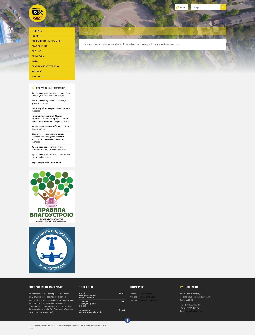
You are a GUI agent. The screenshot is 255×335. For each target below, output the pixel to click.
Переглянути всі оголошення (46, 162)
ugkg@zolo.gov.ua (194, 311)
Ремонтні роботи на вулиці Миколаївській (51, 108)
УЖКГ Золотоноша (146, 296)
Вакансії (36, 71)
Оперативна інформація (46, 41)
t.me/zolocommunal (147, 300)
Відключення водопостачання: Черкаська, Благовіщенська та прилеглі (51, 94)
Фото (35, 61)
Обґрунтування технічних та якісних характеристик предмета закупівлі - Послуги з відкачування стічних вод (48, 136)
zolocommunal (145, 293)
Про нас (36, 51)
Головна (37, 31)
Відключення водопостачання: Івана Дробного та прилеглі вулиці (48, 148)
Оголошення (39, 46)
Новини (36, 36)
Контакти (38, 76)
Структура (38, 56)
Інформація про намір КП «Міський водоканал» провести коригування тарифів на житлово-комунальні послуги (52, 118)
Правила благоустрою (45, 66)
